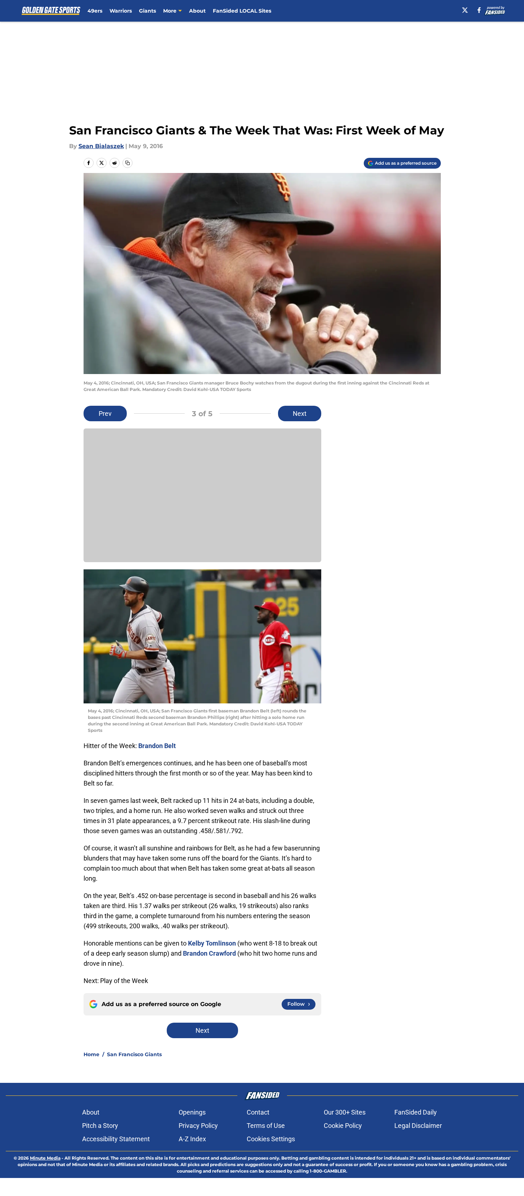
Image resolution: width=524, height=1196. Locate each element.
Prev (105, 413)
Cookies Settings (271, 1139)
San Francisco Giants (134, 1054)
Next (299, 413)
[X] (465, 10)
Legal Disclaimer (418, 1125)
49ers (95, 11)
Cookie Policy (343, 1125)
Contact (258, 1112)
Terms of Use (266, 1125)
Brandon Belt (157, 746)
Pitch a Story (100, 1125)
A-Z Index (192, 1139)
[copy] (127, 163)
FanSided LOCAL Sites (242, 11)
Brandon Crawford (209, 953)
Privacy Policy (198, 1125)
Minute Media (45, 1158)
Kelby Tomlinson (212, 943)
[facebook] (479, 10)
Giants (147, 11)
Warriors (120, 11)
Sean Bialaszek (101, 146)
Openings (192, 1112)
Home (91, 1054)
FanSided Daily (415, 1112)
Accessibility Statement (116, 1139)
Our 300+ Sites (345, 1112)
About (197, 11)
